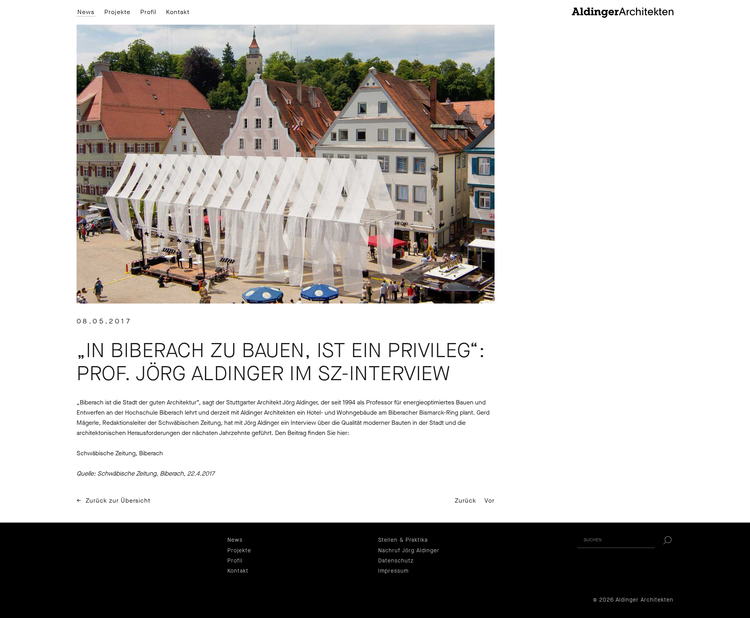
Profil (148, 12)
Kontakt (177, 12)
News (86, 12)
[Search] (667, 540)
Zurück (465, 500)
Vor (489, 500)
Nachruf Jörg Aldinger (408, 550)
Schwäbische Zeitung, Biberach (120, 453)
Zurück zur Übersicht (118, 501)
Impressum (393, 571)
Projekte (117, 12)
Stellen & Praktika (403, 540)
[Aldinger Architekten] (622, 12)
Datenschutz (396, 560)
